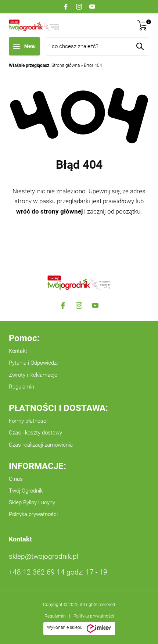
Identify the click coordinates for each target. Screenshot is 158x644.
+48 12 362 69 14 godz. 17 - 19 (58, 572)
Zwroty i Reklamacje (33, 375)
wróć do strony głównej (49, 211)
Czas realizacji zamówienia (41, 444)
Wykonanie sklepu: (65, 627)
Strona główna (65, 65)
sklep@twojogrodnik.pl (43, 556)
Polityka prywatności (33, 514)
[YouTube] (92, 6)
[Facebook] (65, 6)
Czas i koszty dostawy (35, 432)
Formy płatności (28, 421)
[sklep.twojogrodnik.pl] (34, 25)
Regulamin (21, 386)
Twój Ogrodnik (26, 490)
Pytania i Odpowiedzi (33, 362)
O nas (16, 479)
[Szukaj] (140, 46)
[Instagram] (79, 6)
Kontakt (18, 351)
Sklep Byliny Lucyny (32, 502)
